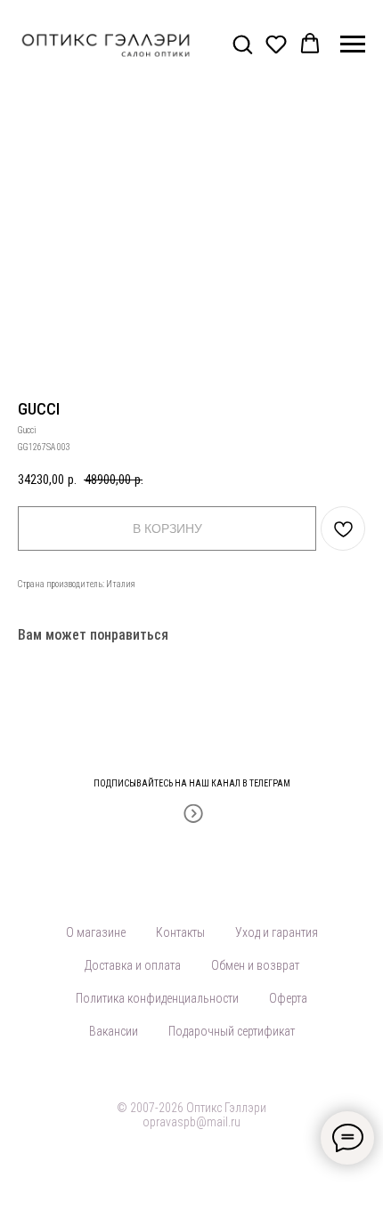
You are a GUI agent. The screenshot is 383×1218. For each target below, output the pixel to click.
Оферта (288, 998)
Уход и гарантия (276, 932)
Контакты (180, 932)
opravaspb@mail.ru (191, 1122)
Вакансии (113, 1031)
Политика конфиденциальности (157, 998)
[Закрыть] (364, 772)
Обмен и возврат (255, 965)
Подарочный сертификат (231, 1031)
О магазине (96, 932)
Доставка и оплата (133, 965)
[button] (242, 43)
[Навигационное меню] (352, 44)
